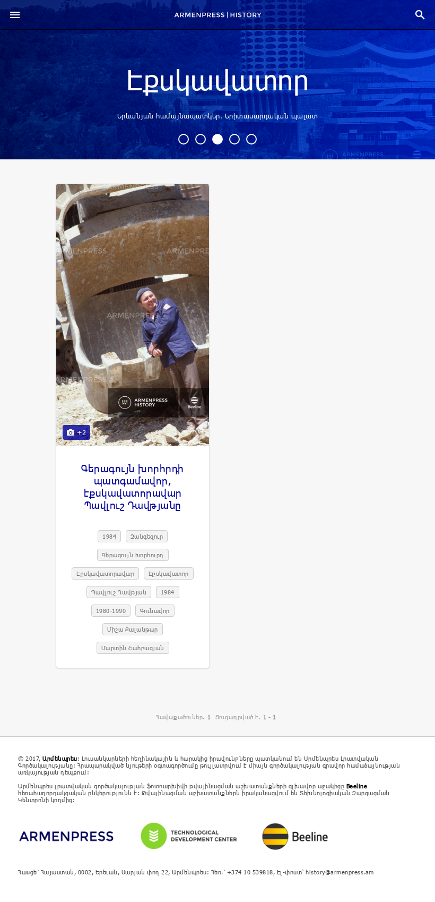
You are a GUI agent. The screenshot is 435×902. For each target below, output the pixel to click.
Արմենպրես (59, 758)
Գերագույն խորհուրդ (133, 554)
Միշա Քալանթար (132, 629)
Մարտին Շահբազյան (132, 647)
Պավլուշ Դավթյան (119, 592)
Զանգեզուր (146, 536)
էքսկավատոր (217, 81)
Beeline (357, 785)
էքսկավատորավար (105, 573)
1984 (109, 536)
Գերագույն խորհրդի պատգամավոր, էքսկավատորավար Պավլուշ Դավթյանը (132, 486)
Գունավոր (155, 610)
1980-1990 (111, 610)
